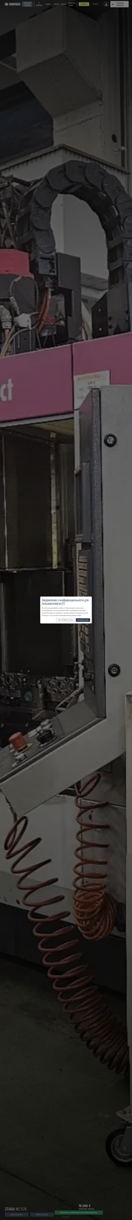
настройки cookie (65, 620)
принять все (83, 620)
